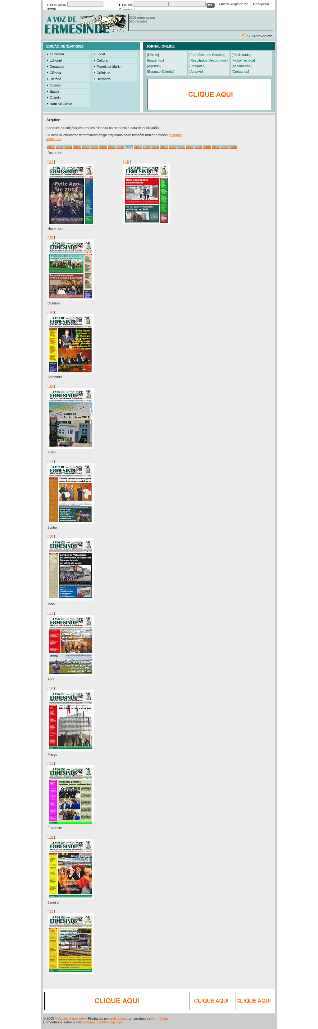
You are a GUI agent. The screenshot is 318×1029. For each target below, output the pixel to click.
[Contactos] (240, 71)
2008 (207, 147)
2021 (94, 147)
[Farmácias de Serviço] (207, 55)
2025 (59, 147)
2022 (85, 147)
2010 (189, 147)
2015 (146, 147)
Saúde (54, 91)
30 (51, 536)
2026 (51, 147)
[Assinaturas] (242, 66)
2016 (138, 147)
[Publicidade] (241, 55)
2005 (233, 147)
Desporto (104, 79)
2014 (155, 147)
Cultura (102, 60)
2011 (181, 147)
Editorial (55, 60)
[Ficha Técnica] (243, 60)
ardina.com (118, 1018)
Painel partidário (108, 66)
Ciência (55, 73)
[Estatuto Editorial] (160, 71)
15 (127, 162)
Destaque (57, 66)
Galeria (55, 98)
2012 (172, 147)
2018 (120, 147)
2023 (77, 147)
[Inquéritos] (155, 60)
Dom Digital (159, 1018)
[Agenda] (154, 66)
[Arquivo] (196, 71)
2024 (68, 147)
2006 (224, 147)
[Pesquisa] (197, 66)
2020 (103, 147)
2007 (216, 147)
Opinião (55, 85)
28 (51, 837)
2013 (164, 147)
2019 (112, 147)
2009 (198, 147)
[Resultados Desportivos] (208, 60)
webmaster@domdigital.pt (102, 1022)
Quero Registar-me (233, 4)
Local (101, 54)
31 (51, 162)
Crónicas (103, 73)
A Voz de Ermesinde (70, 1018)
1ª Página (57, 54)
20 (51, 237)
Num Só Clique (61, 104)
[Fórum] (153, 55)
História (55, 79)
